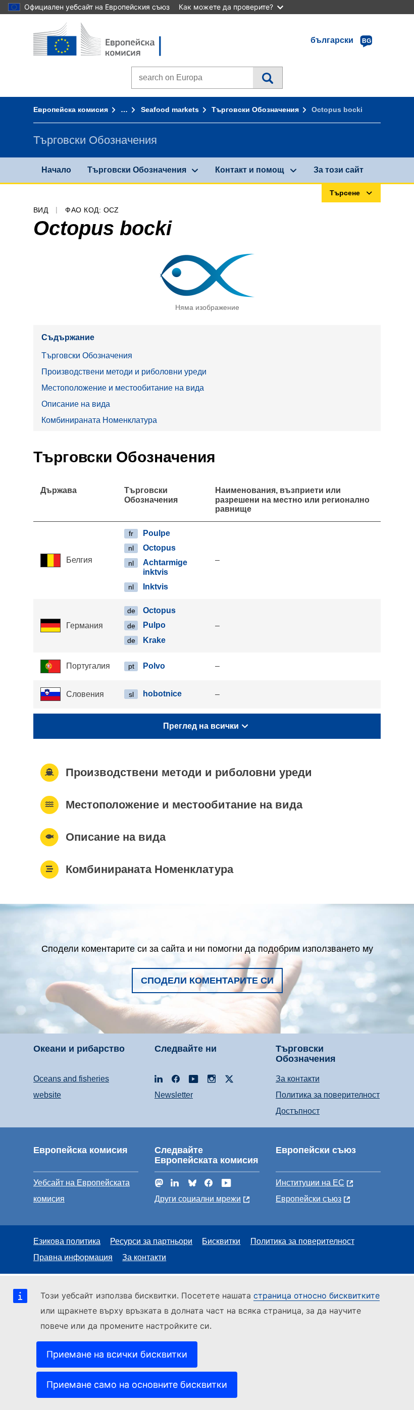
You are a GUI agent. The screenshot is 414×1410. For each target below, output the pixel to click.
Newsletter (173, 1095)
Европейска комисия (70, 109)
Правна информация (73, 1257)
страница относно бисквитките (316, 1295)
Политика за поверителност (328, 1095)
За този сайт (339, 170)
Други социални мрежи (197, 1199)
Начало (56, 170)
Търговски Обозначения (255, 109)
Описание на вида (75, 404)
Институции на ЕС (310, 1182)
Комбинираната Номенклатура (99, 420)
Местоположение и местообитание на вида (122, 388)
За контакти (298, 1078)
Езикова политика (66, 1241)
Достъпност (298, 1111)
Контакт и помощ (249, 170)
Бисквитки (221, 1241)
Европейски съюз (308, 1199)
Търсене (267, 77)
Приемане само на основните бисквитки (136, 1384)
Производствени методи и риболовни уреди (123, 371)
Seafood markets (170, 109)
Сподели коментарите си (207, 980)
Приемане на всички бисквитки (116, 1354)
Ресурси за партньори (151, 1241)
